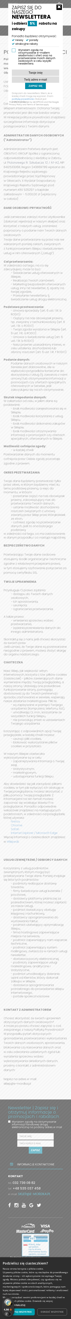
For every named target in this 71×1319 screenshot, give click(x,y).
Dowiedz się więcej (43, 1301)
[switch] (8, 1314)
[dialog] (35, 1288)
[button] (35, 1305)
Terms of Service (35, 104)
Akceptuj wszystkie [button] (19, 1311)
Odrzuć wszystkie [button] (52, 1311)
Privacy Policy (15, 104)
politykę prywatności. (23, 99)
